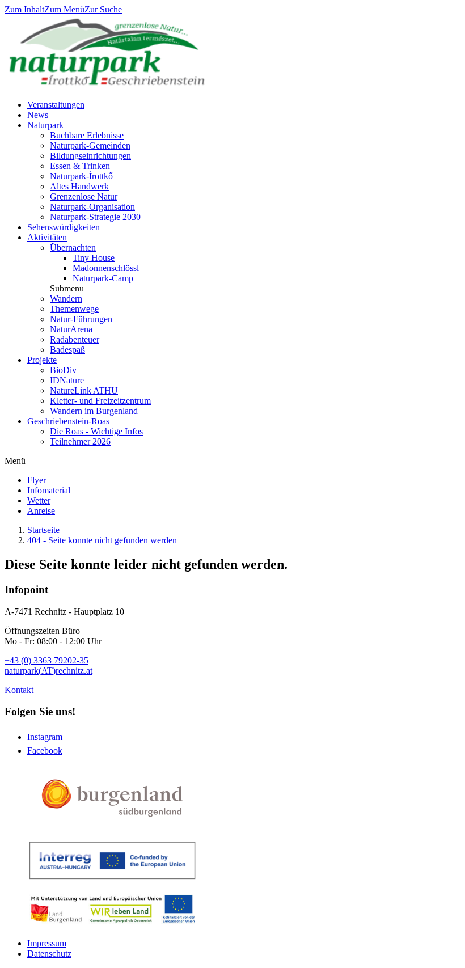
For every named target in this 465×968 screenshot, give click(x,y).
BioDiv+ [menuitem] (66, 370)
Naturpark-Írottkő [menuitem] (81, 176)
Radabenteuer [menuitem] (74, 339)
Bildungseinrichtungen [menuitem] (90, 155)
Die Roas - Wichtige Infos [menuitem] (96, 431)
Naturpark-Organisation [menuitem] (92, 207)
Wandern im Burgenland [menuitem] (94, 411)
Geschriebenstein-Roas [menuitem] (68, 421)
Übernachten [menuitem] (73, 247)
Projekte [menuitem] (42, 360)
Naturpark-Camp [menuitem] (103, 278)
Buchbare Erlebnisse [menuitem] (87, 135)
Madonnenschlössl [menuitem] (106, 268)
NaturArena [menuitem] (71, 329)
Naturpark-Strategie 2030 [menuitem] (95, 217)
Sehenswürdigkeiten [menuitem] (63, 227)
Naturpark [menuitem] (45, 125)
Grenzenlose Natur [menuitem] (83, 196)
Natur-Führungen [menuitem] (81, 319)
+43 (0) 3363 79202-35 (46, 660)
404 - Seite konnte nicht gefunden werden (102, 540)
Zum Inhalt (24, 9)
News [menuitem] (37, 115)
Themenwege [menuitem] (74, 309)
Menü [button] (15, 461)
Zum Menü (64, 9)
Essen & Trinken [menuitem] (80, 166)
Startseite (43, 530)
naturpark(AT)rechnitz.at (48, 670)
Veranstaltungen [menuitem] (55, 104)
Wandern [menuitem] (66, 298)
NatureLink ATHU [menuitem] (84, 390)
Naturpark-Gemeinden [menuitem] (90, 145)
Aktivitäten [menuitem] (47, 237)
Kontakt (19, 690)
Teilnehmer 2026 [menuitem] (80, 441)
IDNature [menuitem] (67, 380)
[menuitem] (36, 480)
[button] (67, 288)
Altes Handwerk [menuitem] (79, 186)
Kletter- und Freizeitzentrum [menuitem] (100, 400)
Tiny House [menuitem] (94, 258)
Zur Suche (103, 9)
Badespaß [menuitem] (67, 349)
